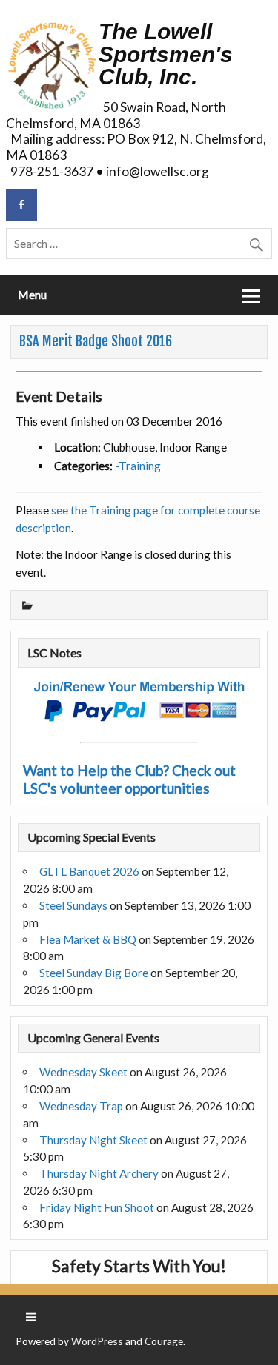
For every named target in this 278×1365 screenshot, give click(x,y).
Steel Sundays (73, 905)
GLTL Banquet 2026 (89, 871)
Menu (32, 294)
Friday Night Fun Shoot (96, 1207)
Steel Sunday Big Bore (93, 972)
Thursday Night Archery (99, 1173)
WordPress (97, 1341)
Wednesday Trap (81, 1106)
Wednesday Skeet (83, 1072)
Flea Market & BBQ (87, 939)
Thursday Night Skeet (93, 1140)
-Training (138, 465)
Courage (164, 1341)
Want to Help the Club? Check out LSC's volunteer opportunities (129, 779)
